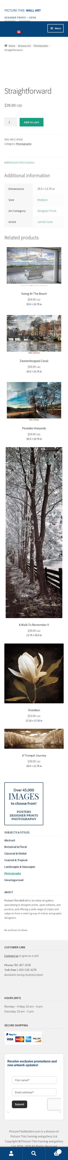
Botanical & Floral (15, 847)
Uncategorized (13, 880)
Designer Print (46, 211)
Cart (52, 1150)
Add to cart (31, 122)
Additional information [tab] (19, 162)
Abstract (9, 840)
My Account (11, 1153)
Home (12, 45)
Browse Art (24, 45)
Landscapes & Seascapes (19, 867)
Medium (42, 200)
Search (34, 1153)
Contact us (11, 956)
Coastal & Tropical (15, 860)
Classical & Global (15, 853)
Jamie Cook (45, 222)
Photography (41, 45)
